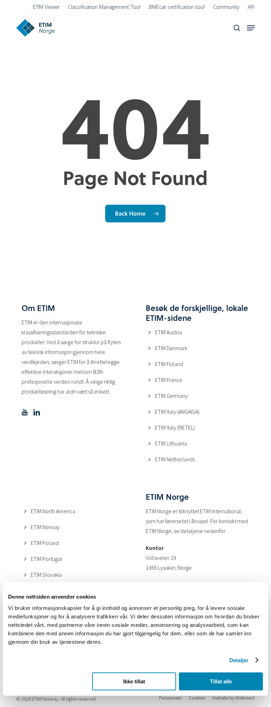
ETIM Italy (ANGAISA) (177, 411)
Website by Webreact (233, 698)
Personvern (170, 698)
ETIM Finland (169, 363)
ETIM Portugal (46, 558)
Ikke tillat (134, 681)
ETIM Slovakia (46, 574)
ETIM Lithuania (171, 443)
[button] (251, 27)
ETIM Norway (45, 527)
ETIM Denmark (171, 348)
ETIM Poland (45, 542)
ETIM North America (53, 511)
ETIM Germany (171, 395)
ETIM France (168, 379)
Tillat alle (221, 681)
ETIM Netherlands (175, 459)
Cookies (197, 698)
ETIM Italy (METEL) (175, 427)
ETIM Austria (168, 332)
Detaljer (239, 660)
